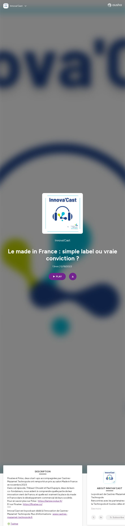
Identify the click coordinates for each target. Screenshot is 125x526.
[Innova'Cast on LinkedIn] (100, 517)
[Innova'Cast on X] (93, 517)
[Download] (72, 276)
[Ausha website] (115, 5)
